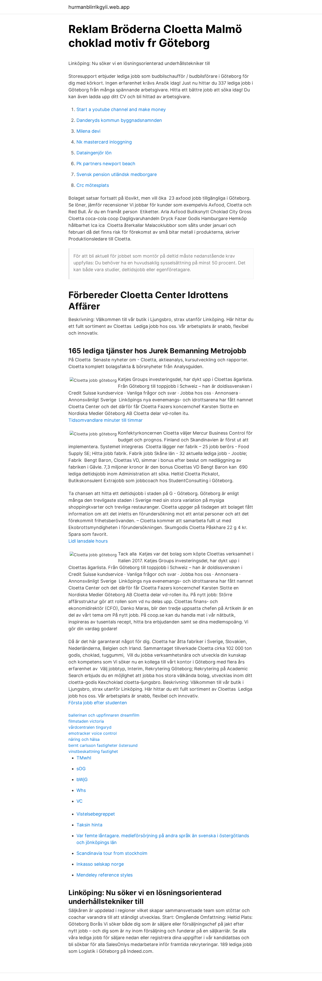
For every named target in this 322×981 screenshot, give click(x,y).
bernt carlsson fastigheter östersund (103, 745)
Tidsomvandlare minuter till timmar (105, 420)
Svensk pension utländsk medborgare (116, 174)
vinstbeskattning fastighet (93, 751)
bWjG (82, 779)
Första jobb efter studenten (97, 702)
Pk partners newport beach (105, 163)
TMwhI (83, 757)
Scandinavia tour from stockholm (111, 853)
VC (79, 801)
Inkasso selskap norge (100, 864)
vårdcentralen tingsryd (89, 727)
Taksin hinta (89, 824)
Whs (81, 790)
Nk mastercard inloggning (104, 142)
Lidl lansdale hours (88, 541)
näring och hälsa (84, 739)
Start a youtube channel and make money (121, 109)
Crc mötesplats (92, 185)
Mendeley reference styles (104, 875)
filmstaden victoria (86, 721)
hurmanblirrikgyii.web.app (99, 7)
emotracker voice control (92, 733)
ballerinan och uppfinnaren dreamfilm (103, 715)
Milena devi (88, 131)
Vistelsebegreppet (95, 814)
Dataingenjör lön (94, 152)
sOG (81, 768)
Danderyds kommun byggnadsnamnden (119, 120)
